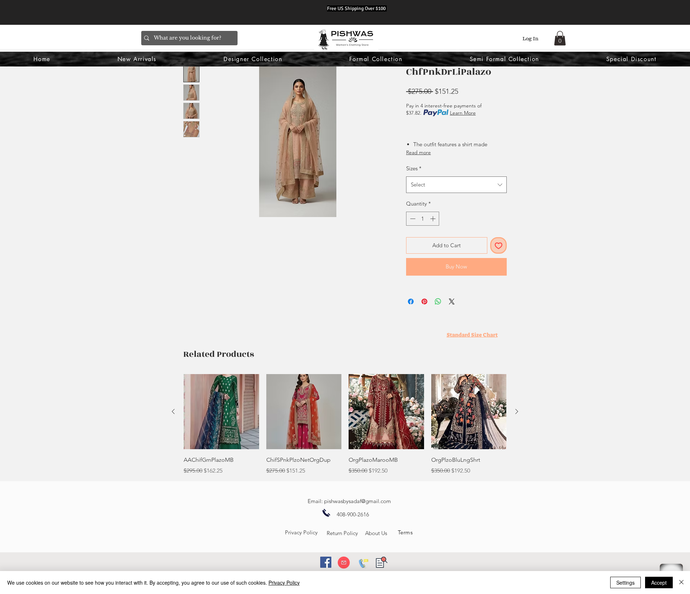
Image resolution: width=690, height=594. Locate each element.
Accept (659, 582)
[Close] (681, 582)
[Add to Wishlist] (498, 245)
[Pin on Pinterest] (424, 301)
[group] (345, 425)
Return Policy (342, 533)
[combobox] (456, 184)
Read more (418, 152)
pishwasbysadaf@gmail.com (357, 501)
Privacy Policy (301, 532)
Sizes (414, 168)
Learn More (463, 113)
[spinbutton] (423, 218)
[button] (560, 38)
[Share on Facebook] (410, 301)
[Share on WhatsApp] (438, 301)
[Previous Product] (173, 411)
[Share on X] (451, 301)
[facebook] (325, 562)
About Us (376, 533)
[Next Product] (516, 411)
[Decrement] (412, 218)
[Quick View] (221, 412)
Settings (625, 582)
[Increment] (433, 218)
